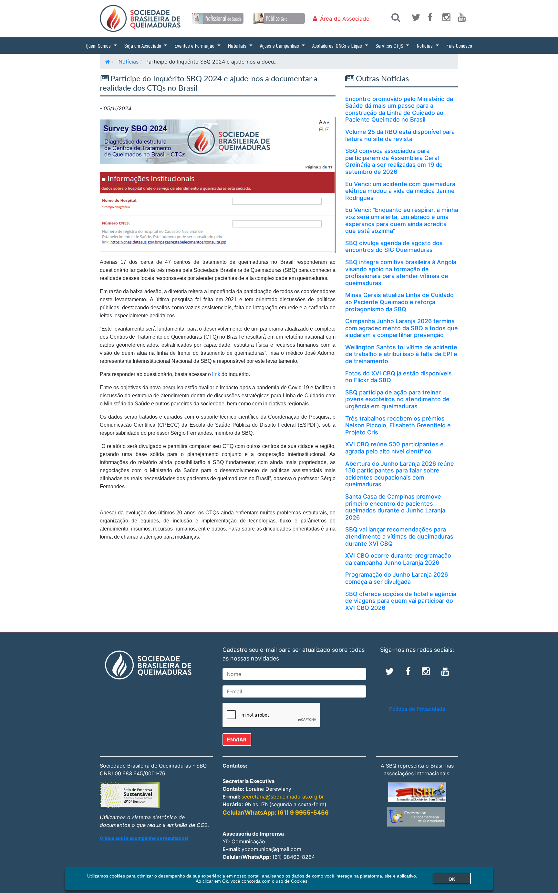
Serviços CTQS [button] (390, 45)
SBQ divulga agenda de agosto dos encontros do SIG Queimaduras (394, 246)
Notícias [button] (425, 45)
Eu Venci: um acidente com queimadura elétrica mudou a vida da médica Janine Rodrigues (400, 191)
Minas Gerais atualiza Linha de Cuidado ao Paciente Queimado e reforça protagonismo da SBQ (399, 302)
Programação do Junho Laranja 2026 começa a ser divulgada (396, 578)
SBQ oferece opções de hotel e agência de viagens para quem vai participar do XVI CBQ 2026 (400, 600)
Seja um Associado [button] (143, 45)
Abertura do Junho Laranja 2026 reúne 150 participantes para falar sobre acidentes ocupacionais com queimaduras (399, 474)
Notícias (129, 61)
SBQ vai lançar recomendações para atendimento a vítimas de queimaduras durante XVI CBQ (399, 536)
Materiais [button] (238, 45)
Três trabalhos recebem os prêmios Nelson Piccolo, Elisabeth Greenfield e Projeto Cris (398, 425)
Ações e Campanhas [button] (280, 45)
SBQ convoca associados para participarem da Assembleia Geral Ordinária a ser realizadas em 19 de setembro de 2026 (394, 161)
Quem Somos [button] (99, 45)
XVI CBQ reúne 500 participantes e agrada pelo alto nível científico (394, 448)
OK (452, 879)
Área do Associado (344, 18)
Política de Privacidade (417, 709)
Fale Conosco (459, 45)
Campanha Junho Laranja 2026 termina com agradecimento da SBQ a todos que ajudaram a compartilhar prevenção (401, 328)
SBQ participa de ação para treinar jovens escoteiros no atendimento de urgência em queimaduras (397, 399)
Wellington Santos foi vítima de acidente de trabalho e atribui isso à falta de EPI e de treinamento (401, 354)
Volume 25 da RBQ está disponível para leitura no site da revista (400, 135)
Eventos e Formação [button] (195, 45)
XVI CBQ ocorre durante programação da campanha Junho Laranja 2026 (398, 559)
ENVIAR (237, 739)
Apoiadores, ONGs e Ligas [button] (337, 45)
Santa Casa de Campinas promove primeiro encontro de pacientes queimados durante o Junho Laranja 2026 (395, 507)
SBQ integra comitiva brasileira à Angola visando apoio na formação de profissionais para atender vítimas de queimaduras (400, 272)
